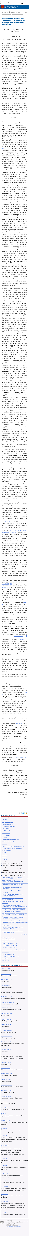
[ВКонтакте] (21, 812)
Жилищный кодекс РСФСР (9, 945)
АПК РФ (4, 819)
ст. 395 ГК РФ (4, 1113)
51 (26, 636)
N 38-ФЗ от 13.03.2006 (6, 1013)
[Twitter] (23, 812)
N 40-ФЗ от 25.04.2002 (6, 979)
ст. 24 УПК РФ (4, 1186)
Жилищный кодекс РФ (8, 841)
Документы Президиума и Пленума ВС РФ (13, 875)
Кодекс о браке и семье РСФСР (10, 956)
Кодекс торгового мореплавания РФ (12, 848)
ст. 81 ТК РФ (4, 1128)
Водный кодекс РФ (7, 824)
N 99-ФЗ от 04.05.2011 (6, 1041)
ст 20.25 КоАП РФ (5, 1120)
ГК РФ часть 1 (6, 828)
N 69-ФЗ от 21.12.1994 (6, 974)
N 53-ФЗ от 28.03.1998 (6, 1090)
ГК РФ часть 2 (6, 830)
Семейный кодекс (7, 850)
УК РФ (4, 857)
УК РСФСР (5, 958)
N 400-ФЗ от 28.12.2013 (6, 968)
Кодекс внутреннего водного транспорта (13, 846)
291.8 (26, 757)
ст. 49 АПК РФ (4, 1201)
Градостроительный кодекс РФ (10, 839)
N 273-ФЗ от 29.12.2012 (6, 985)
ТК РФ (4, 852)
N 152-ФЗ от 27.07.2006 (6, 1073)
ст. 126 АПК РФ (4, 1194)
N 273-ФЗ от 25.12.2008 (6, 1007)
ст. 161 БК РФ (4, 1158)
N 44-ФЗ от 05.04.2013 (6, 1079)
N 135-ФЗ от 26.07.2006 (6, 1036)
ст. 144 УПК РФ (4, 1173)
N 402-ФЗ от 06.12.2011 (6, 1030)
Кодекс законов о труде (8, 954)
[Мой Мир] (26, 812)
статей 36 (5, 522)
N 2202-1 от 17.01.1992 (6, 1062)
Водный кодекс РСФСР (8, 939)
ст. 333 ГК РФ (4, 1101)
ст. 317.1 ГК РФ (4, 1107)
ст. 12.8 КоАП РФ (5, 1145)
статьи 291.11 (13, 532)
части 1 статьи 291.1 (15, 530)
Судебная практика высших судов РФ (12, 861)
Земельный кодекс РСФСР (9, 947)
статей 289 (5, 584)
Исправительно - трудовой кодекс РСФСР (13, 949)
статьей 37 (6, 148)
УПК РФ (4, 859)
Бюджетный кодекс (7, 822)
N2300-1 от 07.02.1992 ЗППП (7, 1002)
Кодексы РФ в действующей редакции (12, 818)
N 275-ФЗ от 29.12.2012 (6, 996)
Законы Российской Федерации (11, 863)
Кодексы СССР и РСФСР (8, 937)
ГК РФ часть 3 (6, 833)
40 (12, 522)
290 (11, 584)
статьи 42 (18, 723)
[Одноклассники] (25, 812)
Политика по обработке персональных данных (13, 1226)
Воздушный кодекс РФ (8, 826)
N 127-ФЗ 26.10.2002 (5, 1068)
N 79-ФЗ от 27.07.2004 (6, 991)
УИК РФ (4, 855)
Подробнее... (24, 934)
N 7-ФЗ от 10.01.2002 (6, 1019)
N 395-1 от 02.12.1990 (6, 1096)
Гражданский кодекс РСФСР (10, 943)
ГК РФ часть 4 (6, 835)
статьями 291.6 (18, 757)
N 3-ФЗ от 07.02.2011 (6, 1024)
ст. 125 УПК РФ (4, 1180)
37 (9, 522)
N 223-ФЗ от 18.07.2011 (6, 1054)
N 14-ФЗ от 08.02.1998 (6, 1049)
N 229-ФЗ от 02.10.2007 (6, 1085)
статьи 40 (23, 639)
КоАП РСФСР (5, 952)
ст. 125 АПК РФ (4, 1212)
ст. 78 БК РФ (4, 1135)
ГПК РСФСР (5, 941)
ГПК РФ (4, 837)
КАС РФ (4, 844)
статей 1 (18, 636)
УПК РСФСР (5, 960)
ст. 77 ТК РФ (4, 1165)
